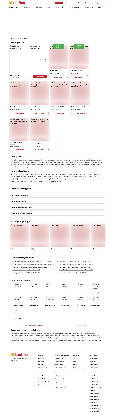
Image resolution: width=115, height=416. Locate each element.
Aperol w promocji (60, 361)
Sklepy (80, 3)
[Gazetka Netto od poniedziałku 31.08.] (29, 59)
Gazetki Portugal (93, 396)
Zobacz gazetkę (40, 76)
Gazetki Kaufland (42, 367)
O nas (74, 367)
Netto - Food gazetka (76, 70)
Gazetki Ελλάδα (94, 382)
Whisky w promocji (60, 376)
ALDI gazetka (95, 249)
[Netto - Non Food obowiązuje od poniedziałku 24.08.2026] (80, 93)
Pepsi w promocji (59, 385)
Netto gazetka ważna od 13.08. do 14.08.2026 (26, 273)
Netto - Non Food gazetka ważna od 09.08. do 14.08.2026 (29, 267)
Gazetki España (93, 376)
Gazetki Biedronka (42, 358)
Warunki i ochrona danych (80, 370)
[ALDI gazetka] (100, 235)
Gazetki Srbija (93, 402)
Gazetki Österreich (94, 358)
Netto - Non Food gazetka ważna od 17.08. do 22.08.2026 (76, 264)
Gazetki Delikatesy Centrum (45, 382)
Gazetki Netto (41, 373)
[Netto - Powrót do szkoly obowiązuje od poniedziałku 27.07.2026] (60, 93)
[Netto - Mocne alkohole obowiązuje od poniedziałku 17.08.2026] (19, 129)
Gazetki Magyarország (95, 388)
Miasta (75, 364)
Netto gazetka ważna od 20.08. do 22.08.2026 (72, 273)
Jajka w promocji (59, 382)
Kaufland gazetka (76, 249)
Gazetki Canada (93, 364)
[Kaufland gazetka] (80, 235)
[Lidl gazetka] (39, 235)
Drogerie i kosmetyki (74, 7)
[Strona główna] (10, 38)
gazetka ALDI (49, 181)
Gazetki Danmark (94, 373)
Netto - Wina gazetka (36, 143)
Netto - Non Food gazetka (17, 107)
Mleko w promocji (59, 373)
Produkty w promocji (99, 3)
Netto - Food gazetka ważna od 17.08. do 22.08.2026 (75, 267)
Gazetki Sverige (93, 405)
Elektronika (27, 7)
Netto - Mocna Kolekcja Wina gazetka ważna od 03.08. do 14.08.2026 (33, 264)
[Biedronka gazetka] (19, 235)
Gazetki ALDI (41, 379)
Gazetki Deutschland (95, 370)
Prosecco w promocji (60, 358)
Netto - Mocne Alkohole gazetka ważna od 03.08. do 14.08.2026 (31, 261)
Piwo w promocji (59, 379)
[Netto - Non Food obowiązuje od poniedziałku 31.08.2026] (19, 93)
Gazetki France (93, 379)
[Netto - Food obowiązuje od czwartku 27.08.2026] (79, 57)
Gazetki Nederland (94, 393)
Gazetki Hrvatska (94, 385)
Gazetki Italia (92, 390)
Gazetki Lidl (41, 361)
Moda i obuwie (59, 7)
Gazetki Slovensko (94, 408)
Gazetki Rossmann (43, 385)
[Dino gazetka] (60, 235)
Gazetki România (94, 399)
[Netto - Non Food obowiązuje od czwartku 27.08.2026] (39, 93)
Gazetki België (93, 361)
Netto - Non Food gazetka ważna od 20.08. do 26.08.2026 (76, 270)
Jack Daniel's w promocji (61, 370)
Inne (99, 7)
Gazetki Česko (93, 367)
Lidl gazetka (34, 249)
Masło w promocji (60, 367)
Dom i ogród (38, 7)
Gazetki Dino (41, 364)
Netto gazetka (15, 75)
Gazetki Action (41, 376)
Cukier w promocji (60, 364)
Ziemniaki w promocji (60, 388)
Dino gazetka (54, 249)
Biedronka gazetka (15, 249)
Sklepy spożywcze (14, 7)
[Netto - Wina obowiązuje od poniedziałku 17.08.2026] (39, 129)
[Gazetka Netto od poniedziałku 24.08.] (58, 57)
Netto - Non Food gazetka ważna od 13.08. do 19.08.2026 (76, 261)
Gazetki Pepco (41, 370)
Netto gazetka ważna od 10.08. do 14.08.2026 (26, 270)
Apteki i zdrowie (89, 7)
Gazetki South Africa (94, 411)
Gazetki (87, 3)
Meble (48, 7)
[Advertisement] (57, 24)
